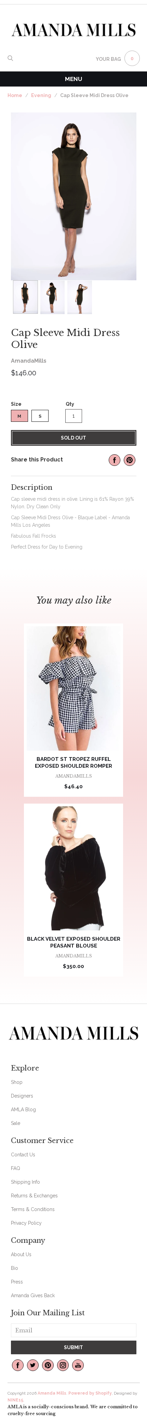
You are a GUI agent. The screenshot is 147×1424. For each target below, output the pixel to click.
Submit (73, 1347)
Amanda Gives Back (33, 1295)
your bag (108, 59)
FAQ (15, 1168)
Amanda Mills (52, 1393)
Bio (14, 1268)
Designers (22, 1096)
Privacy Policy (26, 1223)
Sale (15, 1123)
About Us (21, 1254)
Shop (17, 1082)
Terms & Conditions (33, 1209)
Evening (41, 95)
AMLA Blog (23, 1109)
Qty (70, 404)
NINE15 (15, 1400)
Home (15, 95)
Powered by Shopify (90, 1393)
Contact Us (23, 1154)
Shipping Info (25, 1182)
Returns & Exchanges (34, 1195)
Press (17, 1282)
